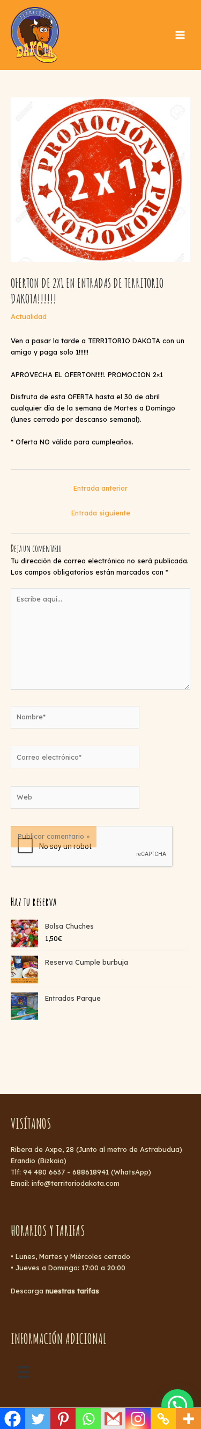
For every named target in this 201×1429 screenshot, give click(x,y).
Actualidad (29, 316)
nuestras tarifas (72, 1290)
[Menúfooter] (24, 1372)
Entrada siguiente (100, 512)
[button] (177, 1405)
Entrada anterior (100, 488)
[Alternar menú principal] (180, 35)
